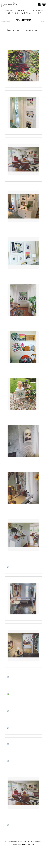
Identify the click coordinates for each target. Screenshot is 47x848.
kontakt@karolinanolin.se (23, 845)
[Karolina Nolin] (10, 5)
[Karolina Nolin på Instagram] (43, 4)
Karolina (8, 11)
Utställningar (35, 11)
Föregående (6, 21)
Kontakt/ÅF (27, 13)
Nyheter (23, 20)
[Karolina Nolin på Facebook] (39, 4)
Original (20, 11)
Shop (38, 13)
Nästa (43, 21)
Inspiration (12, 13)
